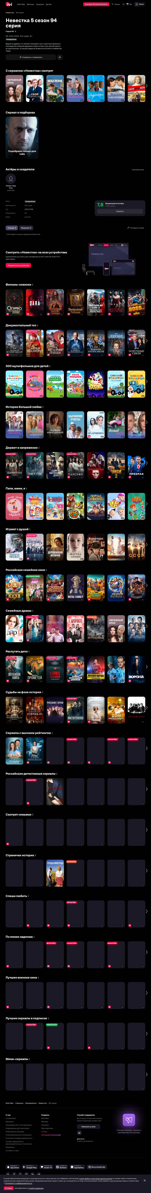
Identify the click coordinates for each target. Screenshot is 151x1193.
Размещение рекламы (15, 1132)
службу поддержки (36, 1188)
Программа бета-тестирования (19, 1125)
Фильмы (44, 1122)
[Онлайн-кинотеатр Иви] (9, 4)
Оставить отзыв (12, 1151)
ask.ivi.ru (80, 1139)
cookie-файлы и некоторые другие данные (95, 1178)
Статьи (44, 1132)
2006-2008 (14, 36)
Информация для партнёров (17, 1128)
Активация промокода (51, 1135)
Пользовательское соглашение (19, 1135)
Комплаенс (10, 1147)
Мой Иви (45, 1118)
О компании (11, 1118)
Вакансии (10, 1122)
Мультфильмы (47, 1128)
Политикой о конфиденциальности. (18, 1183)
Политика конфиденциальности (19, 1138)
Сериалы (45, 1125)
